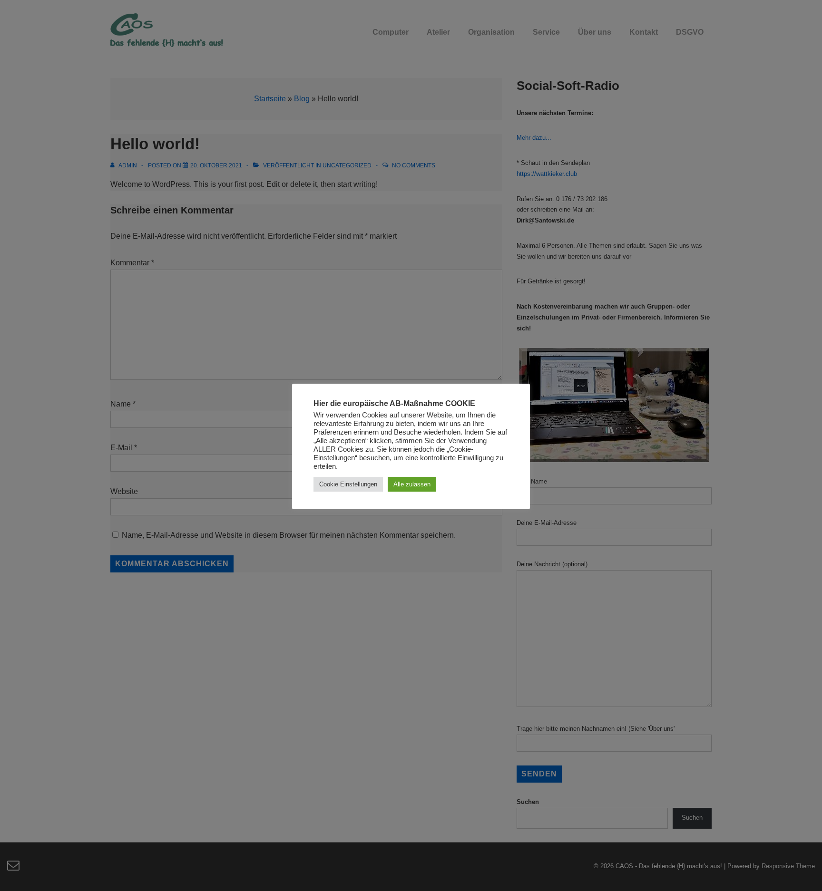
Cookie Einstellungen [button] (348, 484)
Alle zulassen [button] (412, 484)
